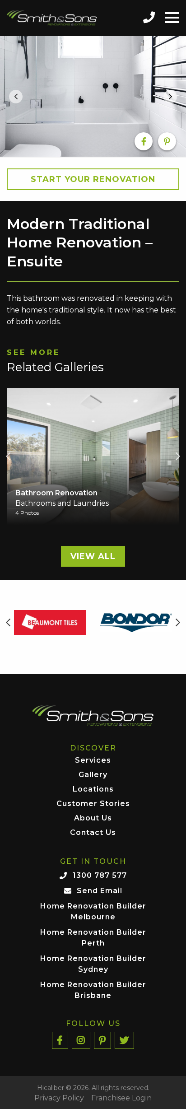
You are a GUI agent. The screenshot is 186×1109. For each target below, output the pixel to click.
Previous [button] (8, 456)
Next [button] (177, 456)
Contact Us (93, 833)
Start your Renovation (93, 179)
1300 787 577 (100, 875)
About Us (93, 818)
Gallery (93, 775)
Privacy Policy (59, 1098)
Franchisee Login (121, 1098)
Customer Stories (93, 804)
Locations (93, 789)
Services (93, 760)
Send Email (99, 890)
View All (93, 556)
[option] (93, 96)
